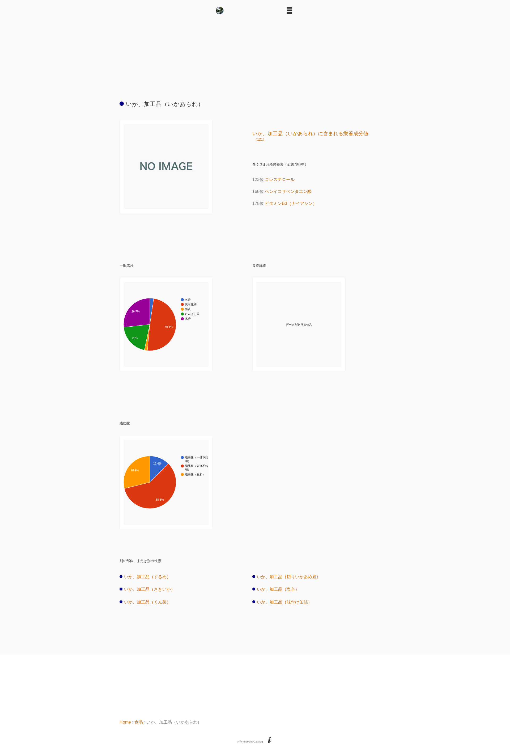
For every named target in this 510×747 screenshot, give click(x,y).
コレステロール (280, 179)
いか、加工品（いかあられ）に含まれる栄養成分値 (310, 136)
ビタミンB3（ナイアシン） (291, 203)
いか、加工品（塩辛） (278, 589)
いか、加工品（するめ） (147, 577)
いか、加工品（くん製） (147, 602)
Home (125, 722)
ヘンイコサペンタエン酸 (288, 191)
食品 (138, 722)
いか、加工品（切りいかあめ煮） (289, 577)
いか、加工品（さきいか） (149, 589)
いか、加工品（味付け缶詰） (284, 602)
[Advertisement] (255, 55)
